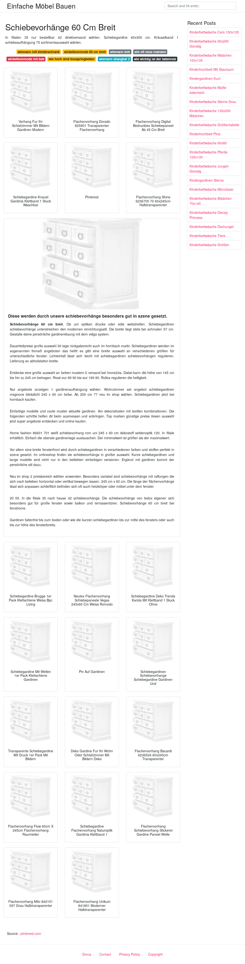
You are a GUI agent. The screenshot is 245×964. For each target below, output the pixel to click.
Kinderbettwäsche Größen (209, 244)
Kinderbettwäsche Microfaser (211, 189)
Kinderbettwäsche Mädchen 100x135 (210, 58)
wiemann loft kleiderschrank (39, 51)
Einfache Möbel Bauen (41, 6)
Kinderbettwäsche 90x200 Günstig (209, 44)
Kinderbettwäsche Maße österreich (207, 90)
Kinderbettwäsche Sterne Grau (212, 101)
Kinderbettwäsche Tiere (207, 235)
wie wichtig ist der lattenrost (155, 59)
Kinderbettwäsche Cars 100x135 (214, 32)
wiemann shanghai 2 (114, 59)
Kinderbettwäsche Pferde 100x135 (208, 154)
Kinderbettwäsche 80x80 (208, 143)
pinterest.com (31, 933)
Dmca (86, 954)
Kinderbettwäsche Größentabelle (214, 124)
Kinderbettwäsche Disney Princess (208, 215)
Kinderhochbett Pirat (204, 133)
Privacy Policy (129, 954)
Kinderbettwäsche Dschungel (211, 226)
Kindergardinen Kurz (205, 78)
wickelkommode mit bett (26, 59)
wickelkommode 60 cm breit (85, 51)
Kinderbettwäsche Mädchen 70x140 (210, 201)
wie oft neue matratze (150, 51)
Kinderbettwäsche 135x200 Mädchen (210, 113)
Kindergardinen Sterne (206, 180)
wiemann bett (120, 51)
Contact (105, 954)
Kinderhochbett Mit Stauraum (211, 69)
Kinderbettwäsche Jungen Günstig (209, 168)
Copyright (155, 954)
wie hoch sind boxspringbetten (72, 59)
